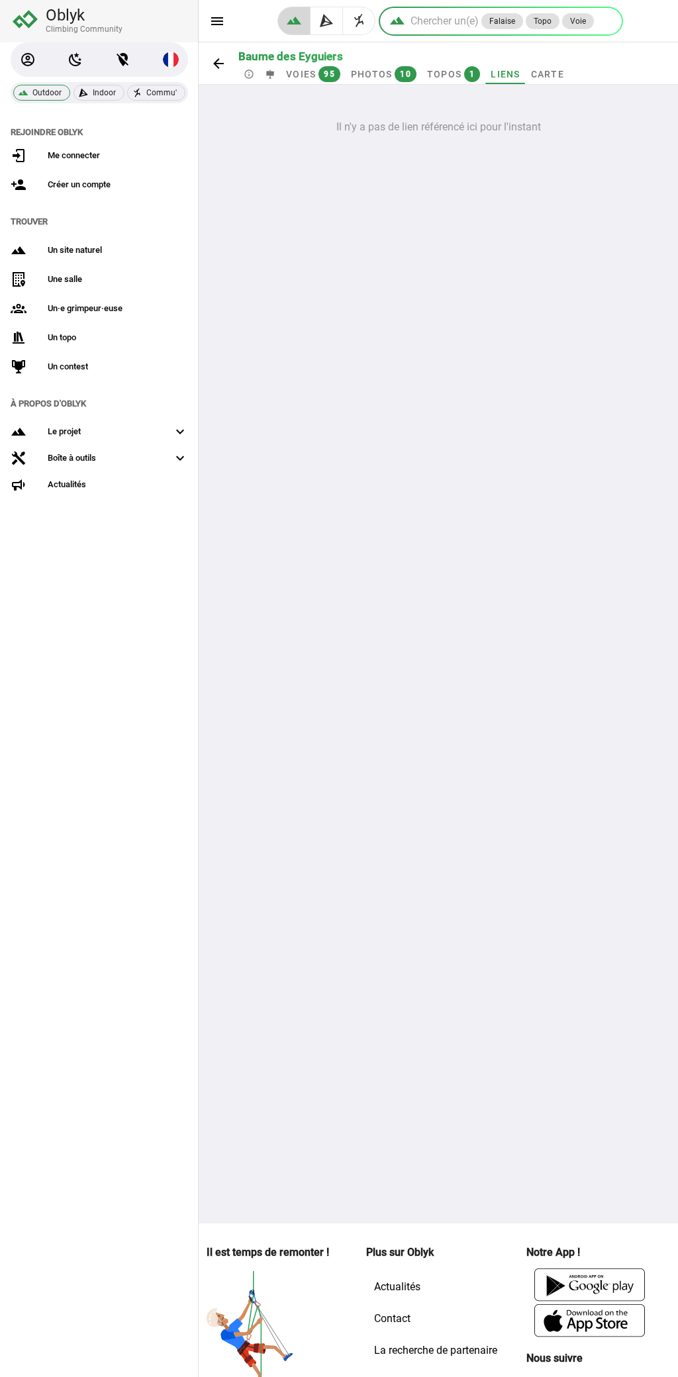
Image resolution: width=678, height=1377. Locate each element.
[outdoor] (294, 21)
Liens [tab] (505, 74)
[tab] (249, 74)
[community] (359, 21)
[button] (28, 59)
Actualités (397, 1286)
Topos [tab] (451, 74)
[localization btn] (123, 59)
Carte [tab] (547, 74)
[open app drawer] (217, 21)
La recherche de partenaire (435, 1350)
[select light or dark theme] (75, 59)
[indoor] (327, 21)
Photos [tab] (381, 74)
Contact (392, 1318)
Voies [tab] (310, 74)
